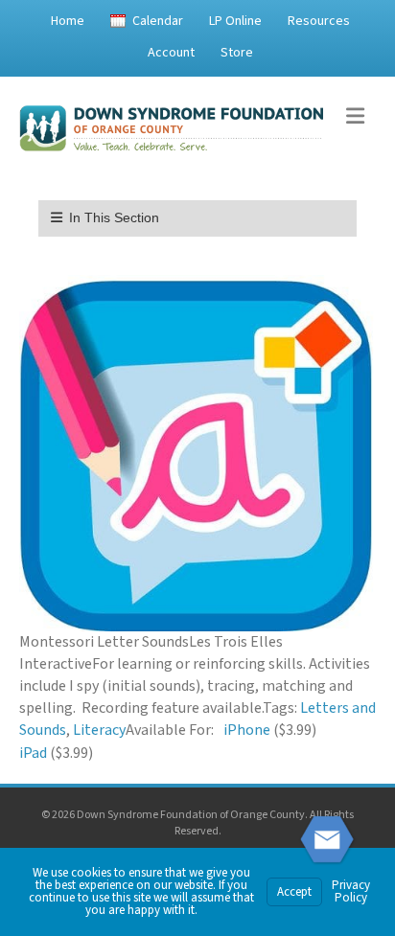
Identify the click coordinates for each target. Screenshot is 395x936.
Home (67, 21)
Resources (319, 21)
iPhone (246, 730)
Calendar (157, 21)
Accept (294, 892)
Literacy (99, 730)
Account (171, 52)
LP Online (235, 21)
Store (237, 52)
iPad (33, 753)
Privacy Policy (351, 891)
